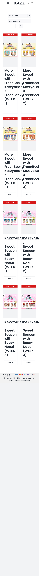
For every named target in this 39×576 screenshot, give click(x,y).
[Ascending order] (29, 16)
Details (11, 111)
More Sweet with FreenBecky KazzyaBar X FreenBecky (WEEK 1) (14, 87)
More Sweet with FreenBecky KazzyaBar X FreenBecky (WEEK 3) (14, 171)
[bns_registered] (29, 374)
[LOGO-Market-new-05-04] (19, 2)
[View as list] (21, 26)
